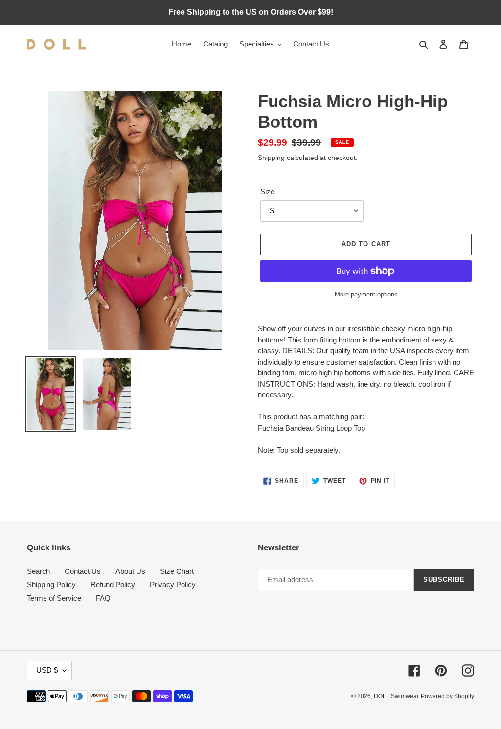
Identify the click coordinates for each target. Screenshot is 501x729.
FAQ (103, 598)
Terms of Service (54, 598)
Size (267, 191)
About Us (130, 571)
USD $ (47, 670)
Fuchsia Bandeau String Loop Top (311, 428)
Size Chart (177, 571)
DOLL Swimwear (396, 696)
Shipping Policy (51, 584)
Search (38, 571)
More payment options (366, 294)
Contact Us (83, 571)
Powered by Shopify (447, 696)
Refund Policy (113, 584)
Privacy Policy (173, 584)
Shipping (271, 157)
